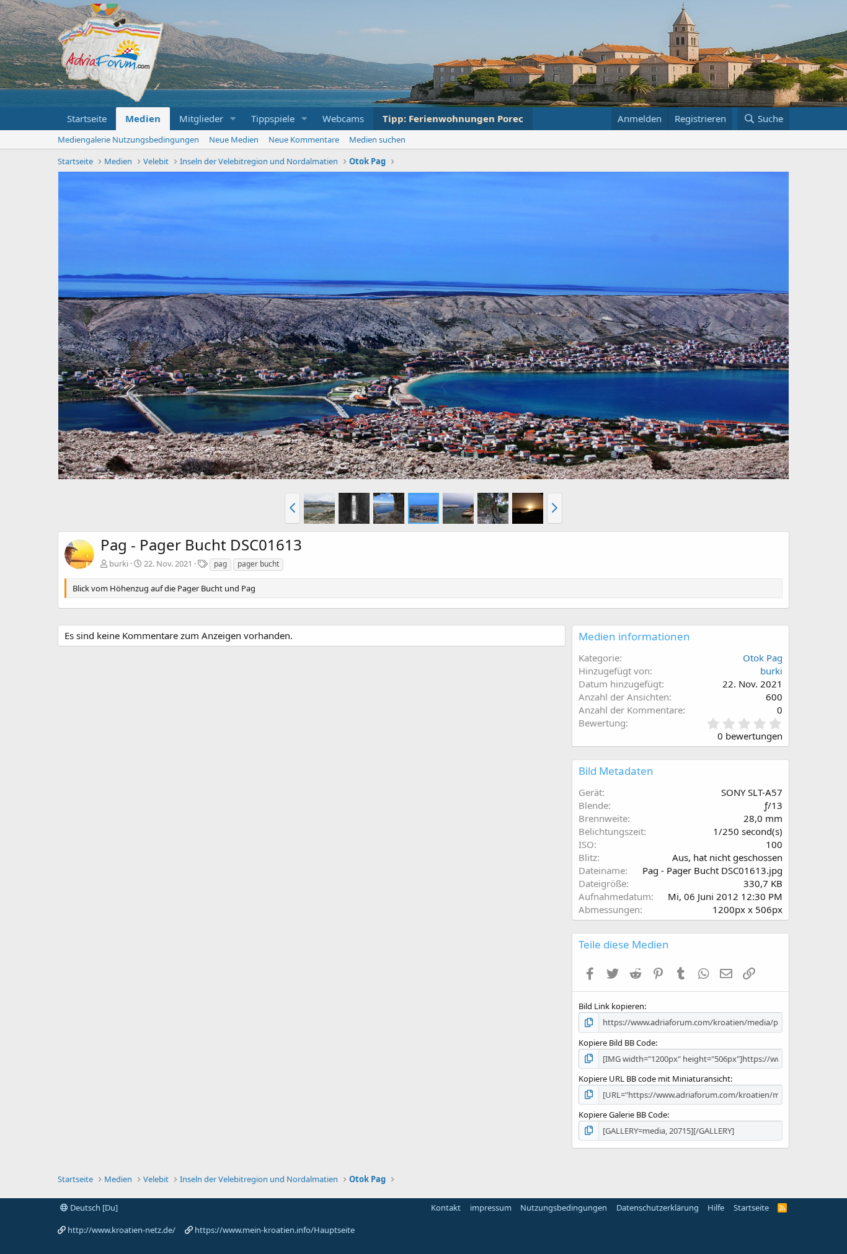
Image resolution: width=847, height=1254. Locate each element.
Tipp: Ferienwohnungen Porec (453, 118)
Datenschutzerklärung (657, 1207)
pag (220, 564)
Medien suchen (377, 139)
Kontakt (446, 1207)
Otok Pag (763, 657)
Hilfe (715, 1207)
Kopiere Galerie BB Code (623, 1114)
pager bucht (258, 564)
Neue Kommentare (303, 139)
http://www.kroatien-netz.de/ (121, 1229)
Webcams (343, 118)
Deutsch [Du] (93, 1207)
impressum (491, 1207)
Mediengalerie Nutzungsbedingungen (128, 139)
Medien (143, 118)
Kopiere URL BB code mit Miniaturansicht (654, 1078)
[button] (233, 118)
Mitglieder (201, 118)
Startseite (87, 118)
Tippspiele (273, 118)
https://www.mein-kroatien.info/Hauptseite (275, 1229)
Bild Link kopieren (611, 1006)
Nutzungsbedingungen (563, 1207)
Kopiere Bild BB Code (617, 1042)
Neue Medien (234, 139)
